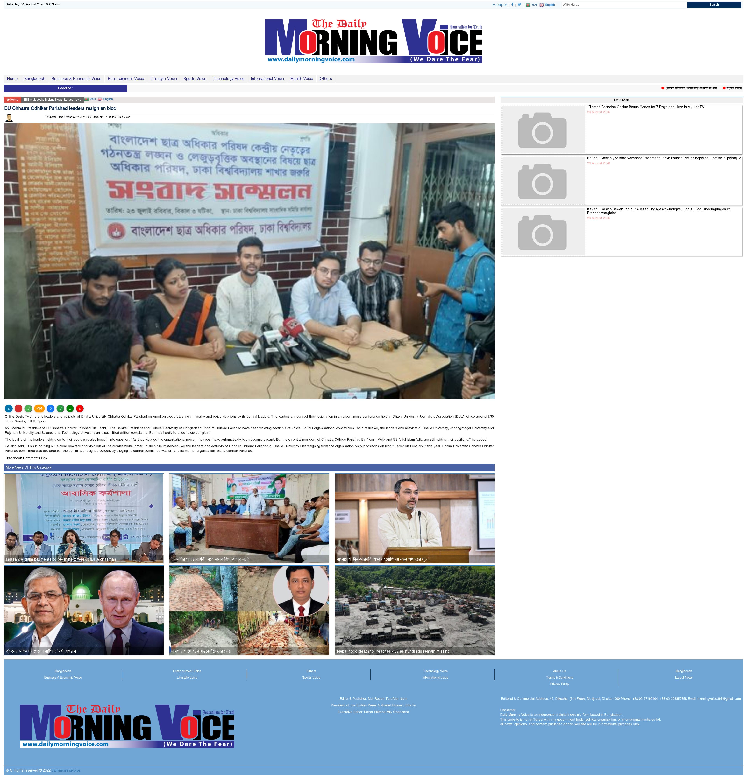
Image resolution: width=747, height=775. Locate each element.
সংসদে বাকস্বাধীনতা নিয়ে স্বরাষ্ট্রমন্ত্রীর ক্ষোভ (689, 88)
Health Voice (301, 78)
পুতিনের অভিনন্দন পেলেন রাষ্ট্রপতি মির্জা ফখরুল (630, 88)
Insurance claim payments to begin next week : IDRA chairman (61, 559)
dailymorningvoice (66, 770)
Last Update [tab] (622, 100)
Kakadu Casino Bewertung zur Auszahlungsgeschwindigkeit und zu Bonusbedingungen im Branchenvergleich (659, 211)
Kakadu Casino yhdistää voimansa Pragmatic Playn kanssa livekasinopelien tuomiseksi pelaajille (664, 158)
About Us (559, 671)
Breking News (54, 99)
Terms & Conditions (559, 678)
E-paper (499, 4)
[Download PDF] (18, 408)
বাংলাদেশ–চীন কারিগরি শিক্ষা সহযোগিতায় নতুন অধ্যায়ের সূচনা (383, 559)
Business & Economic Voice (76, 78)
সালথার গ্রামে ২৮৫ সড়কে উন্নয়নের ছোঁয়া (201, 651)
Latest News (72, 99)
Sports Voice (194, 78)
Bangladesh (34, 78)
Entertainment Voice (126, 78)
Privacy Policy (559, 684)
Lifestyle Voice (164, 78)
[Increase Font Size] (70, 408)
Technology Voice (229, 78)
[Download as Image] (28, 408)
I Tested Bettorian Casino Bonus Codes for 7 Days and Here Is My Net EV (645, 107)
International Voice (267, 78)
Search (714, 4)
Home (12, 78)
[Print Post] (9, 408)
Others (326, 78)
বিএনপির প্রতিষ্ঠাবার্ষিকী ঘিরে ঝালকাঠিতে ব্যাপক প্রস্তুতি (211, 559)
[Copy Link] (60, 408)
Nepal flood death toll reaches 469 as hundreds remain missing (393, 651)
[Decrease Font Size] (80, 408)
